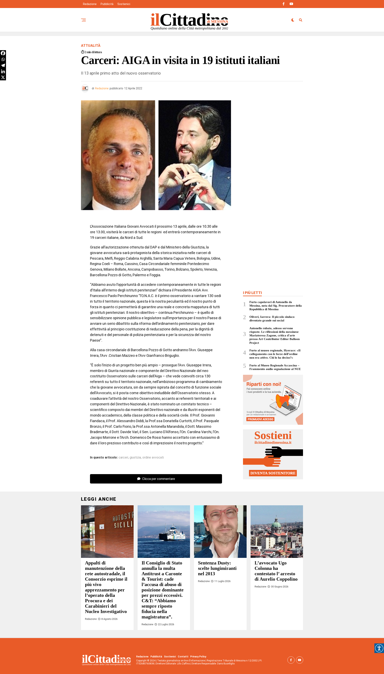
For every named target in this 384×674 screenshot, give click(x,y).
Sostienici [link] (123, 4)
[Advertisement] (273, 129)
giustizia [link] (135, 457)
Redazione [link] (90, 4)
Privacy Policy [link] (198, 656)
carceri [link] (123, 457)
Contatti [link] (183, 656)
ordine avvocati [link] (153, 457)
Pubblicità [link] (107, 4)
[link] (379, 648)
